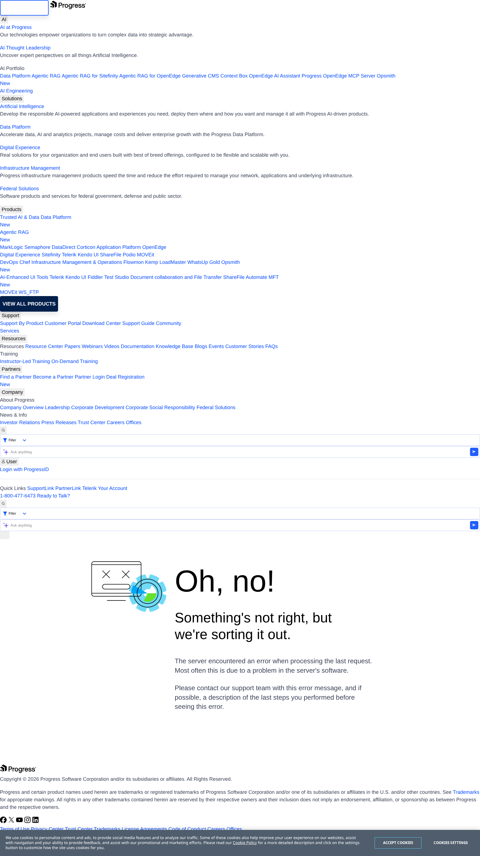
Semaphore (37, 247)
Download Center (101, 323)
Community (168, 323)
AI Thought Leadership (25, 48)
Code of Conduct (187, 829)
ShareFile (110, 254)
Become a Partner (53, 377)
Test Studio (116, 277)
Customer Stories (244, 346)
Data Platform (15, 76)
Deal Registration (72, 380)
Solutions (12, 98)
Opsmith (198, 79)
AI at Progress (16, 27)
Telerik (69, 254)
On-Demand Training (74, 361)
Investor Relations (20, 422)
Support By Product (21, 323)
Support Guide (138, 323)
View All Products (29, 304)
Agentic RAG (46, 76)
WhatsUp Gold (203, 262)
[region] (240, 843)
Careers (115, 422)
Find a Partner (16, 377)
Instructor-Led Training (25, 361)
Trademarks (466, 792)
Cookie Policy (245, 842)
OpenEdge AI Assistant (274, 76)
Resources (14, 338)
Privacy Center (47, 829)
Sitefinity (51, 254)
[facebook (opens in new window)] (4, 821)
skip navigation (24, 8)
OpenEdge (154, 247)
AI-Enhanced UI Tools (24, 277)
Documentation (137, 346)
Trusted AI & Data (19, 217)
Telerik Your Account (104, 488)
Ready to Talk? (53, 496)
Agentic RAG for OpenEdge (150, 76)
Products (11, 209)
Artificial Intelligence (22, 106)
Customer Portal (63, 323)
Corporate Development (97, 407)
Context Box (234, 76)
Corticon (86, 247)
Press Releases (58, 422)
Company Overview (22, 407)
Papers (72, 346)
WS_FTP (29, 292)
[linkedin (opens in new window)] (35, 821)
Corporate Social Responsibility (160, 407)
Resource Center (44, 346)
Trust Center (91, 422)
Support (10, 315)
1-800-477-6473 (18, 496)
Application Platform (118, 247)
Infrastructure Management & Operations (76, 262)
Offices (133, 422)
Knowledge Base (174, 346)
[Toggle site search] (3, 504)
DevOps (9, 262)
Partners (11, 369)
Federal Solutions (19, 188)
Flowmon (133, 262)
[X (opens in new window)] (12, 821)
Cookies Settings (451, 842)
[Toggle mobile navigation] (4, 535)
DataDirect (63, 247)
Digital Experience (20, 147)
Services (9, 331)
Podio (129, 254)
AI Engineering (16, 91)
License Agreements (144, 829)
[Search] (3, 430)
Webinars (92, 346)
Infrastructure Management (30, 168)
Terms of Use (14, 829)
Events (216, 346)
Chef (24, 262)
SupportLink (40, 488)
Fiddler (95, 277)
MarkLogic (11, 247)
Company (12, 392)
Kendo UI (88, 254)
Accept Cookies (398, 842)
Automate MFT (139, 280)
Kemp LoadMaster (165, 262)
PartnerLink (68, 488)
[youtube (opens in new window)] (20, 821)
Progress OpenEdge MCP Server (339, 76)
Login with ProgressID (24, 469)
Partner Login (90, 377)
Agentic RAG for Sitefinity (90, 76)
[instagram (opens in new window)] (28, 821)
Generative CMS (200, 76)
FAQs (271, 346)
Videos (111, 346)
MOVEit (145, 254)
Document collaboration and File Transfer (176, 277)
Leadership (57, 407)
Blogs (201, 346)
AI (4, 19)
